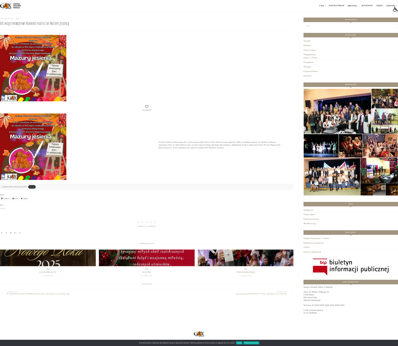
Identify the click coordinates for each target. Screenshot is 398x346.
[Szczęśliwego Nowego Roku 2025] (48, 258)
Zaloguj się (308, 210)
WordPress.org (309, 224)
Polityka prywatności (251, 343)
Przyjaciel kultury (310, 71)
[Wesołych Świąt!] (147, 258)
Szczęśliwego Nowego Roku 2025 (48, 272)
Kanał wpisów (309, 215)
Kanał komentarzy (311, 219)
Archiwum (307, 76)
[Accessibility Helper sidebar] (395, 9)
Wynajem (307, 67)
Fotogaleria (308, 62)
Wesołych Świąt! (146, 272)
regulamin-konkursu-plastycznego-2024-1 (14, 186)
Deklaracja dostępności (313, 243)
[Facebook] (396, 171)
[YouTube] (396, 175)
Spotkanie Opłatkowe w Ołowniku (245, 272)
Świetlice (307, 46)
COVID (306, 248)
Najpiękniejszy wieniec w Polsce (310, 56)
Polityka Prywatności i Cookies (316, 238)
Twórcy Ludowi (309, 50)
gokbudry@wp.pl (316, 310)
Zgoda (239, 343)
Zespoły (306, 41)
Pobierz (31, 186)
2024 (17, 19)
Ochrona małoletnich (312, 252)
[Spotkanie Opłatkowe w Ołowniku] (246, 258)
